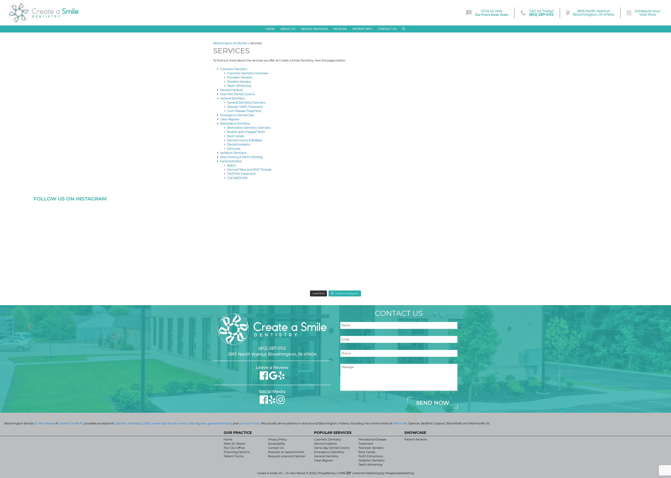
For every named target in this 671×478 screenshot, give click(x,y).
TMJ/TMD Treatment (241, 173)
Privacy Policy (277, 439)
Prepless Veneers (239, 81)
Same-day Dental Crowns (332, 448)
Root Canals (235, 136)
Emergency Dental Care (237, 115)
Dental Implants (231, 90)
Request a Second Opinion (287, 456)
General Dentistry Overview (246, 102)
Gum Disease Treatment (244, 111)
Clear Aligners (229, 119)
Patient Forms (234, 456)
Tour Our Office (234, 448)
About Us (287, 29)
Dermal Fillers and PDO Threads (249, 169)
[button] (403, 28)
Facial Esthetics (231, 161)
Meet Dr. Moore (234, 443)
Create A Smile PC (71, 423)
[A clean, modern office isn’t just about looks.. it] (563, 246)
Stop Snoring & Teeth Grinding (241, 157)
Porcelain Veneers (239, 77)
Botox (231, 165)
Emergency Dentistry (329, 452)
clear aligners (197, 423)
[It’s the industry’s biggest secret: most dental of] (108, 246)
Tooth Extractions (370, 456)
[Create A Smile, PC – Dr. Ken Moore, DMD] (44, 13)
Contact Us (387, 29)
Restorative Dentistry (235, 123)
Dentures (233, 148)
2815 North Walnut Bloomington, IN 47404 (272, 354)
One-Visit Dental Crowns (237, 94)
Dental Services (314, 29)
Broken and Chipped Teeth (246, 132)
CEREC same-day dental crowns (164, 423)
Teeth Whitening (239, 85)
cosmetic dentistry (127, 423)
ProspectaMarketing (399, 473)
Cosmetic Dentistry (233, 69)
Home (270, 29)
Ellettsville (400, 423)
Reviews (340, 29)
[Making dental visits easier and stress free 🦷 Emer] (411, 246)
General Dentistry (232, 98)
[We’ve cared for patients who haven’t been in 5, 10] (260, 246)
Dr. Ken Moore (44, 423)
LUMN (341, 473)
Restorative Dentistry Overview (249, 127)
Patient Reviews (415, 439)
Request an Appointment (286, 452)
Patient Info (362, 29)
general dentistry (220, 423)
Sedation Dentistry (233, 153)
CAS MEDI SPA (237, 178)
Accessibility (276, 443)
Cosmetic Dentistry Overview (247, 73)
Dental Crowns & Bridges (244, 140)
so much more (249, 423)
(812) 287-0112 (272, 348)
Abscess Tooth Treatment (245, 106)
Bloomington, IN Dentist (230, 43)
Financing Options (237, 452)
